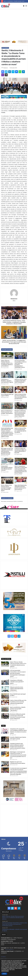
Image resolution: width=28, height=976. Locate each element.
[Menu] (26, 6)
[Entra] (23, 6)
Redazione (5, 67)
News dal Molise (5, 47)
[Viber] (2, 74)
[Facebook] (2, 71)
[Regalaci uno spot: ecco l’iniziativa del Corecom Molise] (5, 763)
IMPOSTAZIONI (5, 971)
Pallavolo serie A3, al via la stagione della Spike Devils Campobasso (20, 381)
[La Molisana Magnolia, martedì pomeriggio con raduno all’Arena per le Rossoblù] (21, 443)
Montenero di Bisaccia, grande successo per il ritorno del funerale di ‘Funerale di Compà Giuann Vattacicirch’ (20, 413)
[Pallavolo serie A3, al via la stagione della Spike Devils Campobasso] (21, 374)
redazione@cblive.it (9, 949)
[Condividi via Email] (6, 74)
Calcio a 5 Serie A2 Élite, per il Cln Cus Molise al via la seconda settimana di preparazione (18, 702)
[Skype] (13, 71)
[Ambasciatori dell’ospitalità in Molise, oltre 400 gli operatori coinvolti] (7, 461)
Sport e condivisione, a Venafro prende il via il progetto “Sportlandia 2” (7, 412)
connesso (9, 501)
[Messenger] (16, 71)
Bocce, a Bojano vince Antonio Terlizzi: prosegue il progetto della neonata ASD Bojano (6, 488)
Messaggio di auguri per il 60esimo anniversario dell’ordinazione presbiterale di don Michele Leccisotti (7, 451)
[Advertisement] (14, 24)
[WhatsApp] (20, 71)
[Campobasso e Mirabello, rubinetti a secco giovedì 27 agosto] (7, 374)
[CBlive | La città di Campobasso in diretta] (5, 6)
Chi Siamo (3, 956)
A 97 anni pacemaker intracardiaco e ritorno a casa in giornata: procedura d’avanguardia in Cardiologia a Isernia (18, 673)
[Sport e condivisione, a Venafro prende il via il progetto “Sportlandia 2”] (7, 405)
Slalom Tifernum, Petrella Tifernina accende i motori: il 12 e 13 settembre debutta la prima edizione (7, 363)
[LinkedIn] (9, 71)
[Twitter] (6, 71)
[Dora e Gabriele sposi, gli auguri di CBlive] (7, 389)
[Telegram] (23, 71)
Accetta (4, 973)
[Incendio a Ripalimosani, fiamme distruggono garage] (5, 739)
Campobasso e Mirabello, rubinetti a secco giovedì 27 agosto (7, 381)
